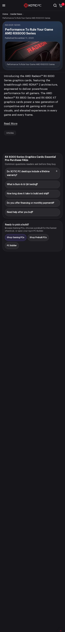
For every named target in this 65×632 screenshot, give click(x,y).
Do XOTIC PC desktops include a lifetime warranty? (28, 173)
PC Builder (12, 245)
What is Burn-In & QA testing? (22, 184)
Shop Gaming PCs (15, 237)
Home (5, 14)
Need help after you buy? (20, 212)
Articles (10, 133)
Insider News (16, 14)
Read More (10, 123)
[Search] (55, 5)
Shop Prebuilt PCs (38, 237)
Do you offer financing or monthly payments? (30, 203)
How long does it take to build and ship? (28, 194)
